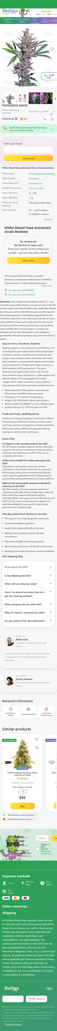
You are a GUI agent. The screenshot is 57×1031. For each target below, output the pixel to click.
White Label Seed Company (42, 173)
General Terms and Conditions (46, 851)
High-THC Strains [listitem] (35, 20)
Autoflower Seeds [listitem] (22, 20)
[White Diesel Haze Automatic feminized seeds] (28, 53)
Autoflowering (36, 183)
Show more (47, 285)
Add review (28, 260)
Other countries (15, 906)
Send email (28, 158)
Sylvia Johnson (24, 679)
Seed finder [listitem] (44, 20)
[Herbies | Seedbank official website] (16, 12)
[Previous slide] (2, 99)
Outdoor (33, 188)
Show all (48, 219)
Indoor (41, 188)
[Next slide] (55, 99)
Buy (22, 806)
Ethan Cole (22, 639)
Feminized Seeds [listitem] (7, 20)
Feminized (34, 178)
